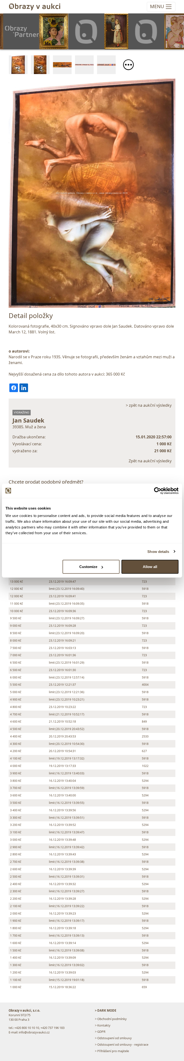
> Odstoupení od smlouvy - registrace (121, 1044)
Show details (158, 551)
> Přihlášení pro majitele (112, 1051)
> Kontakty (102, 1025)
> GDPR (100, 1031)
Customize (88, 567)
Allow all (150, 567)
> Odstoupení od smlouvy (113, 1038)
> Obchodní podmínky (111, 1019)
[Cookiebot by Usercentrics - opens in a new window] (157, 490)
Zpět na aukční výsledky (150, 461)
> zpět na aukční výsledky (149, 405)
